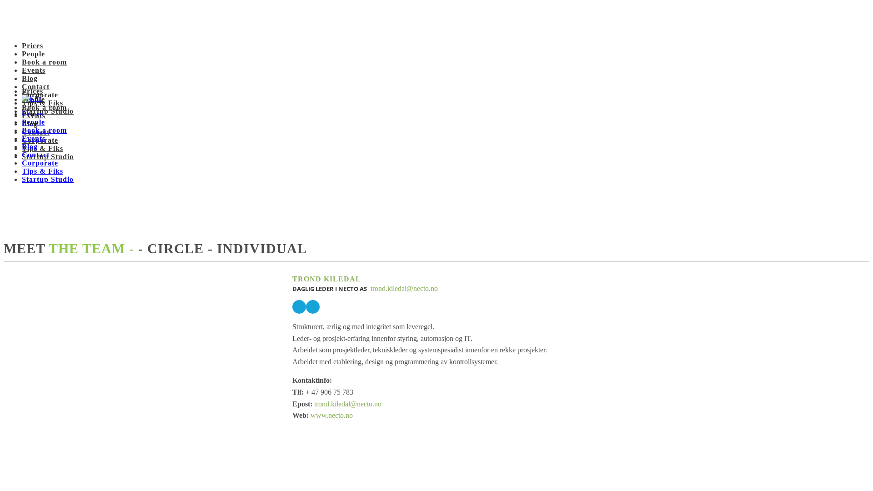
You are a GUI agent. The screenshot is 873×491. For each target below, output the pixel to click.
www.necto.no (332, 415)
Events (33, 70)
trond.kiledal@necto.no (403, 288)
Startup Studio (48, 179)
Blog (30, 78)
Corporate (40, 163)
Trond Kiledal (326, 279)
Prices (32, 46)
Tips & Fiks (42, 148)
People (33, 54)
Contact (36, 86)
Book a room (44, 62)
